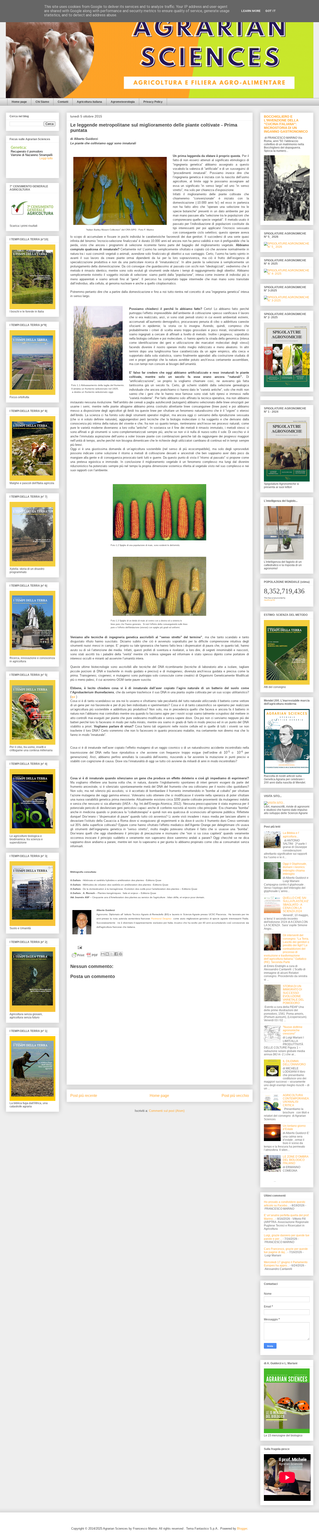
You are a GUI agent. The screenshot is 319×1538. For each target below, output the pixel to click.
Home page (19, 101)
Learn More (251, 11)
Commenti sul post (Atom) (166, 1111)
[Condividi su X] (111, 954)
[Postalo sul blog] (107, 954)
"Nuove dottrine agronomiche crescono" (292, 1030)
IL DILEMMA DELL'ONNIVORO (294, 1063)
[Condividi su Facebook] (116, 954)
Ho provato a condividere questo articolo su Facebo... (284, 1203)
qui (73, 696)
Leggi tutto (46, 150)
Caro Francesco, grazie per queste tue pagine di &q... (286, 1250)
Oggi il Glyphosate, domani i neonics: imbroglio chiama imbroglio (295, 868)
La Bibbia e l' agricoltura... (291, 834)
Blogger (242, 1528)
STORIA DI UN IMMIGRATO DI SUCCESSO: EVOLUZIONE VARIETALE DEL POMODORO (293, 995)
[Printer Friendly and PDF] (84, 956)
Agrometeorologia (123, 101)
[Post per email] (79, 947)
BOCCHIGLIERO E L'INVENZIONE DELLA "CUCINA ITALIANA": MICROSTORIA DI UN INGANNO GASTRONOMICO (286, 124)
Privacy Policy (153, 101)
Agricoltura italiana (89, 101)
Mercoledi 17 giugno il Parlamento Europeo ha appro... (286, 1264)
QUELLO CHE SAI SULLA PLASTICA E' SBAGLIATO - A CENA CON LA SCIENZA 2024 (296, 904)
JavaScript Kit (269, 600)
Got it (270, 11)
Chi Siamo (42, 101)
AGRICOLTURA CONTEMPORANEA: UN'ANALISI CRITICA (296, 1100)
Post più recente (83, 1096)
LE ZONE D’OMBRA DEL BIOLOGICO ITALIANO (295, 1160)
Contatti (63, 101)
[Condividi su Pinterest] (120, 954)
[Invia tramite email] (102, 954)
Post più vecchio (235, 1096)
